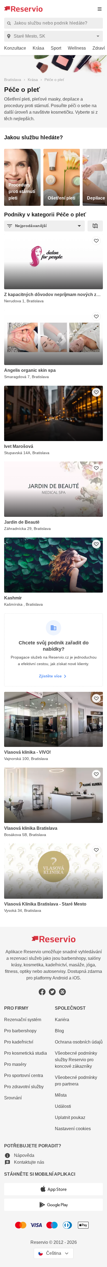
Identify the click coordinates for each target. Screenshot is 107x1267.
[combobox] (54, 36)
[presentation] (99, 8)
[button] (44, 226)
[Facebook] (42, 992)
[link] (13, 48)
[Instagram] (62, 992)
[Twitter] (52, 992)
